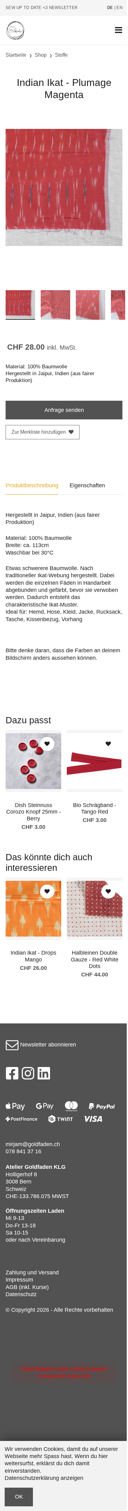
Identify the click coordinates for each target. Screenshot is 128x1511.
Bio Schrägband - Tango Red (94, 808)
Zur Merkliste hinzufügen (38, 432)
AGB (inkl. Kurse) (27, 1287)
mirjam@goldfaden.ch (33, 1144)
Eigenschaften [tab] (87, 485)
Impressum (19, 1280)
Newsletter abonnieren (47, 1044)
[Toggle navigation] (118, 30)
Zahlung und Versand (32, 1272)
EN (119, 8)
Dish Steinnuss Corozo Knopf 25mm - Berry (33, 812)
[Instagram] (28, 1075)
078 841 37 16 (23, 1151)
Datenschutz (21, 1294)
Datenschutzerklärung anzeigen (44, 1478)
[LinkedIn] (44, 1075)
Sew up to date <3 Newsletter (41, 8)
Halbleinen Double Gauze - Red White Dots (94, 959)
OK (19, 1497)
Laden (56, 1211)
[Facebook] (12, 1075)
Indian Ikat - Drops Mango (33, 956)
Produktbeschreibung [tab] (32, 485)
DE (110, 8)
